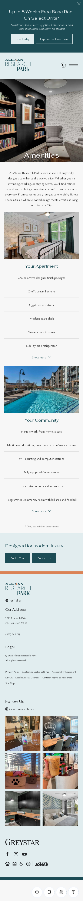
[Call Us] (63, 66)
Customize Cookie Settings (35, 671)
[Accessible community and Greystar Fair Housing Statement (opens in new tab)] (21, 863)
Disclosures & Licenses (27, 677)
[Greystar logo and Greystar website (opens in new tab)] (22, 842)
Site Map (9, 683)
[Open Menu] (73, 65)
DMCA (9, 677)
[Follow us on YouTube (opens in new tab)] (24, 854)
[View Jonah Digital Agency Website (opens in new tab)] (41, 863)
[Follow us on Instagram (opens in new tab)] (16, 854)
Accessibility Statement (64, 671)
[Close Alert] (79, 5)
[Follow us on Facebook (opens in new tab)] (7, 854)
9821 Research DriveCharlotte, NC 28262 (16, 620)
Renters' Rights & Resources (57, 677)
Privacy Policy (12, 671)
